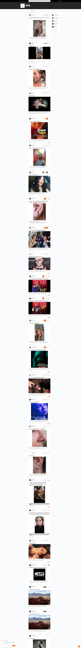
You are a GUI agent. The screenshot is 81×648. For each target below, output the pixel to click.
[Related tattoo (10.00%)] (45, 254)
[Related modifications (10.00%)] (47, 254)
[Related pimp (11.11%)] (43, 43)
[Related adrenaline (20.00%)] (49, 93)
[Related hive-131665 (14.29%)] (45, 426)
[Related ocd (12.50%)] (49, 480)
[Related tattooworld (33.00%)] (43, 399)
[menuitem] (59, 1)
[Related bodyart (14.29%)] (49, 426)
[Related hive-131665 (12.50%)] (45, 375)
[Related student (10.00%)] (49, 15)
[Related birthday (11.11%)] (49, 43)
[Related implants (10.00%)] (49, 254)
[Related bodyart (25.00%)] (45, 66)
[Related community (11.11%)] (49, 276)
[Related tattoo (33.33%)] (49, 636)
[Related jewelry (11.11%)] (49, 541)
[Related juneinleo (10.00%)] (49, 347)
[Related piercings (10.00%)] (45, 453)
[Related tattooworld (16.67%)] (45, 510)
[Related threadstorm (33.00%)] (47, 399)
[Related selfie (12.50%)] (45, 172)
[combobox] (39, 0)
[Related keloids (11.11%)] (47, 541)
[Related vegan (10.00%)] (43, 587)
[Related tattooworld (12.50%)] (47, 480)
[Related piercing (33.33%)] (47, 636)
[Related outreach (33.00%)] (45, 399)
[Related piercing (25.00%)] (43, 66)
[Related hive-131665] (49, 399)
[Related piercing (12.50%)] (43, 145)
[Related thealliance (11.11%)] (45, 43)
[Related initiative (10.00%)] (47, 199)
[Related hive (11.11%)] (43, 320)
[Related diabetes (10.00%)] (47, 587)
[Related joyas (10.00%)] (49, 453)
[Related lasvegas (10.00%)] (49, 587)
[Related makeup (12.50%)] (47, 172)
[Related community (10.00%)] (49, 199)
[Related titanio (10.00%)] (47, 453)
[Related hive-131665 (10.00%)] (43, 199)
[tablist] (39, 12)
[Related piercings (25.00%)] (49, 66)
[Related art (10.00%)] (49, 565)
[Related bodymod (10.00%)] (47, 565)
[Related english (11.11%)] (47, 320)
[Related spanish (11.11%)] (47, 119)
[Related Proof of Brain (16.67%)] (49, 510)
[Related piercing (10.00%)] (43, 15)
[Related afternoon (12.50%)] (49, 145)
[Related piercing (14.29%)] (43, 426)
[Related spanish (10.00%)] (45, 199)
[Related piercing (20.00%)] (43, 93)
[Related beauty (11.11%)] (45, 541)
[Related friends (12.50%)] (45, 145)
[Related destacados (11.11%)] (47, 276)
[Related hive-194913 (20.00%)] (45, 93)
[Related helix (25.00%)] (47, 66)
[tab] (29, 12)
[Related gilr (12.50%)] (47, 145)
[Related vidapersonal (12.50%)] (49, 172)
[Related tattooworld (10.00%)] (49, 228)
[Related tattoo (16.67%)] (47, 510)
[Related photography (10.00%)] (45, 587)
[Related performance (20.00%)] (47, 93)
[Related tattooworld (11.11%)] (49, 320)
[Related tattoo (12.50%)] (47, 375)
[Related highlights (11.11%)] (49, 119)
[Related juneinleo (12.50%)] (49, 375)
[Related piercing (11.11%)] (43, 119)
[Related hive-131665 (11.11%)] (45, 119)
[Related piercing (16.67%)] (43, 510)
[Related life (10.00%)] (47, 15)
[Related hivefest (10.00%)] (45, 228)
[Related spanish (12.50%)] (43, 172)
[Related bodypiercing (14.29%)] (47, 426)
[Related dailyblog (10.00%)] (45, 15)
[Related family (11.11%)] (47, 43)
